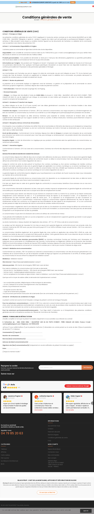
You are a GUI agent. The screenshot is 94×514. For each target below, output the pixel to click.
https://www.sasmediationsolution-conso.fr (27, 262)
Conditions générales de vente (58, 438)
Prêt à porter (5, 458)
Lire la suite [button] (38, 410)
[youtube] (13, 376)
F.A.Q (49, 441)
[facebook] (2, 376)
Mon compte (52, 458)
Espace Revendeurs (54, 449)
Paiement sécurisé (54, 432)
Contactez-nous (53, 452)
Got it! (85, 511)
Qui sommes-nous (54, 426)
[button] (1, 403)
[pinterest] (9, 376)
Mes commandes (53, 455)
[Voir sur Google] (5, 397)
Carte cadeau (5, 455)
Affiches (3, 452)
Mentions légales (53, 435)
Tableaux (4, 449)
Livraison (50, 429)
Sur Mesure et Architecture (9, 461)
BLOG (2, 464)
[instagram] (5, 376)
